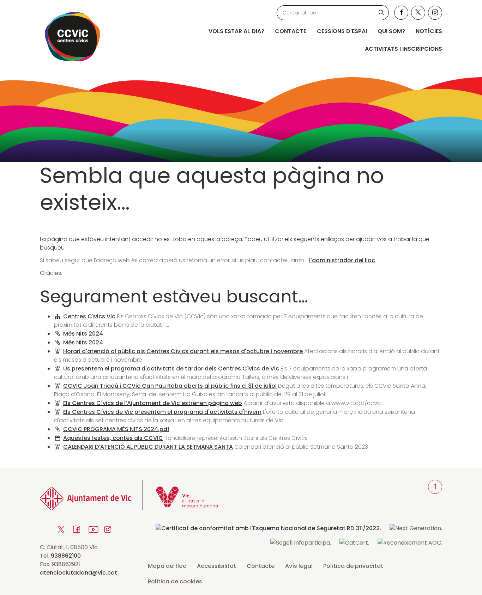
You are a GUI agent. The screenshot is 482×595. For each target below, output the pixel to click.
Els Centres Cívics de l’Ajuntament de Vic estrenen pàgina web (152, 403)
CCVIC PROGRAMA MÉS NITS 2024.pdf (116, 429)
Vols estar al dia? (236, 31)
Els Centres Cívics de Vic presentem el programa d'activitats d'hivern (162, 412)
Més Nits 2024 (83, 334)
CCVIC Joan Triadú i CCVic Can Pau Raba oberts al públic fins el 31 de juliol (170, 386)
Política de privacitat (353, 566)
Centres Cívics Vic (89, 316)
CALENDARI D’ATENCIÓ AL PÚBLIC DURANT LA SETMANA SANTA (148, 447)
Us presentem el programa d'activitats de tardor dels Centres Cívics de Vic (171, 368)
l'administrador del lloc (342, 260)
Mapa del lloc (167, 566)
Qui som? (391, 31)
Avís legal (299, 566)
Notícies (429, 31)
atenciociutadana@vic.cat (78, 573)
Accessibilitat (216, 566)
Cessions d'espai (342, 31)
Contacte (290, 31)
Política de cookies (175, 581)
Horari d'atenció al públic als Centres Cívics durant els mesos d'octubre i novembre (183, 351)
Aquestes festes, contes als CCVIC (113, 438)
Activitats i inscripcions (403, 49)
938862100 (66, 556)
